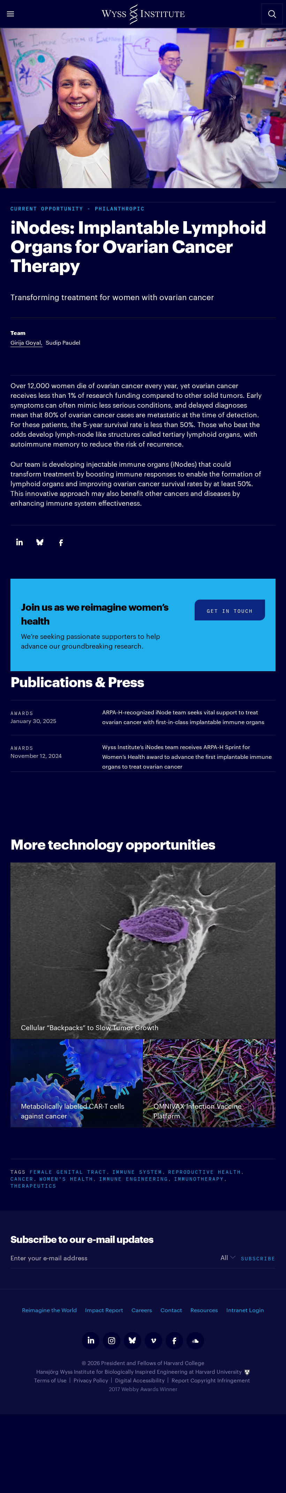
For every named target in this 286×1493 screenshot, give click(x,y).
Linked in (19, 542)
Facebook (61, 542)
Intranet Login (245, 1310)
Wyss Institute (143, 12)
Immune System (137, 1171)
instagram (111, 1340)
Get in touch (230, 610)
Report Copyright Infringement (211, 1380)
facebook (174, 1340)
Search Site (272, 13)
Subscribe (258, 1257)
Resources (204, 1310)
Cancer (21, 1178)
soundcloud (195, 1340)
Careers (141, 1310)
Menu (10, 14)
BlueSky (40, 542)
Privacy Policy (91, 1380)
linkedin (90, 1340)
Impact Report (104, 1310)
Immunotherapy (199, 1178)
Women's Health (66, 1178)
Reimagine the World (49, 1310)
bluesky (132, 1340)
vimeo (153, 1340)
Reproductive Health (204, 1171)
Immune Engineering (133, 1178)
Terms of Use (50, 1380)
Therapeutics (33, 1185)
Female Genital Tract (68, 1171)
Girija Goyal (25, 342)
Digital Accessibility (140, 1380)
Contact (171, 1310)
